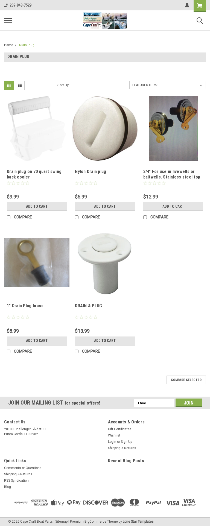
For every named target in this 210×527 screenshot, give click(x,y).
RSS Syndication (16, 480)
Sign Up (126, 442)
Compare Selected (186, 380)
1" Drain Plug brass (25, 305)
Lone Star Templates (138, 521)
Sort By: (63, 85)
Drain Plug (26, 45)
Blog (7, 487)
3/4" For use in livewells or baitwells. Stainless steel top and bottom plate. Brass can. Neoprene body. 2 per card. (171, 179)
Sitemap (61, 521)
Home (8, 45)
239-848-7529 (20, 5)
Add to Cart (37, 206)
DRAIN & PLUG (88, 305)
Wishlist (114, 435)
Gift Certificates (120, 429)
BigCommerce (95, 521)
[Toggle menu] (8, 20)
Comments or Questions (23, 468)
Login (112, 442)
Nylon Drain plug (90, 171)
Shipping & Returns (122, 448)
